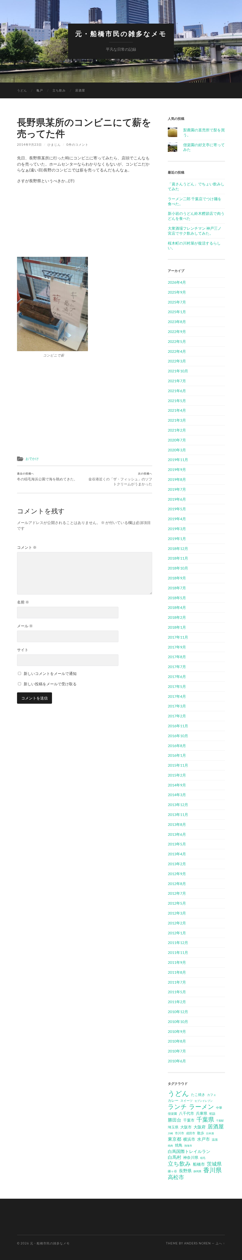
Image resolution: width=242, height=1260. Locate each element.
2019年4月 (177, 518)
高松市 (176, 1177)
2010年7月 (177, 1051)
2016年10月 (178, 735)
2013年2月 (177, 863)
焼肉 (170, 1145)
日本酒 (210, 1133)
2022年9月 (177, 331)
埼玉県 (173, 1127)
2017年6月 (177, 676)
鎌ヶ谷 (172, 1171)
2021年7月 (177, 380)
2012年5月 (177, 903)
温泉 (215, 1139)
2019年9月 (177, 469)
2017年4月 (177, 696)
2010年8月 (177, 1041)
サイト (22, 649)
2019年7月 (177, 489)
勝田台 (174, 1120)
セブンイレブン (203, 1100)
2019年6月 (177, 499)
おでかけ (32, 459)
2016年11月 (178, 726)
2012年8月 (177, 883)
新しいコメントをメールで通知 (50, 673)
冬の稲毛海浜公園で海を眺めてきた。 (47, 476)
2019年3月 (177, 528)
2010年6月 (177, 1061)
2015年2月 (177, 775)
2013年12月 (178, 804)
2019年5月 (177, 509)
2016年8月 (177, 745)
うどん (22, 90)
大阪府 (200, 1126)
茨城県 (214, 1164)
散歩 (200, 1133)
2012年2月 (177, 923)
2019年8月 (177, 479)
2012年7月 (177, 893)
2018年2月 (177, 617)
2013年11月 (178, 814)
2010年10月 (178, 1021)
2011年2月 (177, 1001)
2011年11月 (178, 952)
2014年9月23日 (29, 144)
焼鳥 (178, 1145)
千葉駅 (220, 1120)
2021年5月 (177, 400)
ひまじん (54, 144)
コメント (27, 547)
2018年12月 (178, 548)
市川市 (179, 1133)
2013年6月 (177, 834)
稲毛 (202, 1157)
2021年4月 (177, 410)
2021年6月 (177, 390)
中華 (219, 1108)
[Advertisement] (84, 221)
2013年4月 (177, 854)
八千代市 (186, 1113)
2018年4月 (177, 607)
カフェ (211, 1095)
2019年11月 (178, 459)
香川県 (212, 1170)
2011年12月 (178, 942)
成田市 (190, 1133)
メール (25, 626)
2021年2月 (177, 430)
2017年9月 (177, 647)
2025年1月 (177, 311)
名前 (23, 602)
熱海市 (188, 1145)
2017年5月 (177, 686)
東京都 (174, 1139)
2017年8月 (177, 656)
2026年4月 (177, 282)
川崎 (170, 1133)
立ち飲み (59, 90)
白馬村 (174, 1157)
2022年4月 (177, 351)
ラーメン (201, 1106)
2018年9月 (177, 578)
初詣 (212, 1113)
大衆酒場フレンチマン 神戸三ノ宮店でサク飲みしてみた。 (194, 230)
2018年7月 (177, 588)
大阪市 (186, 1127)
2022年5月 (177, 341)
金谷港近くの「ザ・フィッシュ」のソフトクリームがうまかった (120, 479)
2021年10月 (178, 371)
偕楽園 (172, 1113)
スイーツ (186, 1100)
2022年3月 (177, 361)
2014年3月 (177, 794)
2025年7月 (177, 302)
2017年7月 (177, 666)
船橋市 (199, 1164)
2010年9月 (177, 1031)
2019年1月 (177, 538)
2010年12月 (178, 1011)
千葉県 (205, 1119)
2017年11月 (178, 637)
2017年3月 (177, 706)
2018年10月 (178, 568)
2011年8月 (177, 972)
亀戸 (39, 90)
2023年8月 (177, 321)
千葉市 (188, 1120)
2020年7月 (177, 440)
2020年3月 (177, 450)
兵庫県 (201, 1113)
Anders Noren (197, 1243)
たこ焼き (198, 1095)
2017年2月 (177, 716)
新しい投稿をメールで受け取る (50, 684)
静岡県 (197, 1171)
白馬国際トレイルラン (189, 1151)
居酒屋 (80, 90)
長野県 (185, 1170)
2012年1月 (177, 933)
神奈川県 (190, 1157)
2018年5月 (177, 597)
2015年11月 (178, 765)
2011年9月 (177, 962)
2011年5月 (177, 992)
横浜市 (189, 1139)
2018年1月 (177, 627)
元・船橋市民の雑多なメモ (121, 34)
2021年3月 (177, 420)
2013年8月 (177, 824)
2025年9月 (177, 292)
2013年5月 (177, 844)
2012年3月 (177, 913)
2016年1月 (177, 755)
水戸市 (203, 1139)
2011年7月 (177, 982)
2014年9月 (177, 785)
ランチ (177, 1106)
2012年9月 (177, 873)
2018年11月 (178, 558)
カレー (173, 1100)
